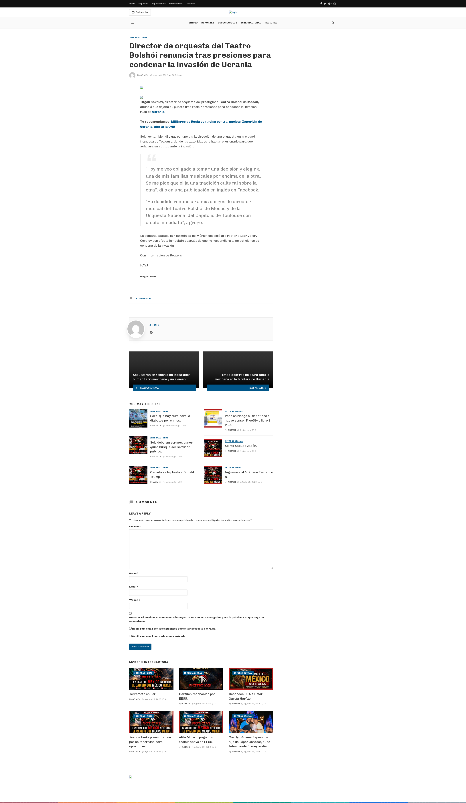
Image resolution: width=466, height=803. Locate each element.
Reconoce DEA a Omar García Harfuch (246, 696)
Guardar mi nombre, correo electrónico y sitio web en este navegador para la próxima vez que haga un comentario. (196, 619)
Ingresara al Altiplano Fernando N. (249, 474)
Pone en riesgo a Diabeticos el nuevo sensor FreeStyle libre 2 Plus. (247, 420)
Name (133, 573)
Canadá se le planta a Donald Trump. (172, 474)
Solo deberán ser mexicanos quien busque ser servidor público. (171, 447)
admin (144, 75)
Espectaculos (159, 3)
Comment (135, 526)
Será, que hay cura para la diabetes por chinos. (170, 418)
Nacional (191, 3)
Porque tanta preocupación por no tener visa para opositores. (150, 741)
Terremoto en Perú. (143, 694)
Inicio (132, 3)
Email (133, 586)
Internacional (176, 3)
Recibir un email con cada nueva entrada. (159, 636)
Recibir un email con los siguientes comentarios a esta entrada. (174, 628)
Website (134, 600)
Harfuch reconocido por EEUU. (197, 696)
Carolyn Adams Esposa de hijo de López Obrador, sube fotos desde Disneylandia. (249, 741)
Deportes (143, 3)
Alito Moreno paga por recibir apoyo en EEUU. (196, 739)
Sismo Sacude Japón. (241, 446)
